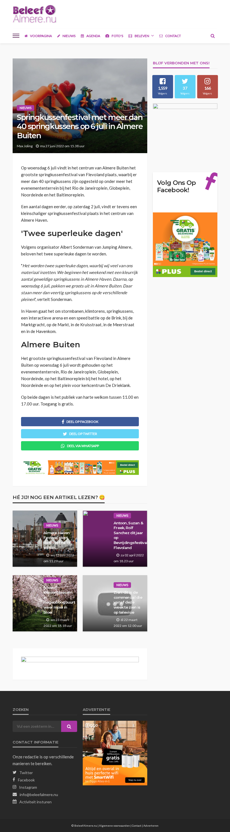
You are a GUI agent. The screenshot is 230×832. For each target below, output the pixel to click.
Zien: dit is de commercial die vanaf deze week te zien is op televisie (128, 602)
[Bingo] (36, 11)
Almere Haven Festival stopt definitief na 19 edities (56, 540)
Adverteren (150, 825)
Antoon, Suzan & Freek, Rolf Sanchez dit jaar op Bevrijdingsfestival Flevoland (129, 535)
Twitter (26, 772)
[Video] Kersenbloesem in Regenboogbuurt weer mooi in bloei (58, 600)
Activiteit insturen (35, 801)
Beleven (141, 36)
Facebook (26, 779)
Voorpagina (40, 36)
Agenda (93, 36)
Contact (173, 36)
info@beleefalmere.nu (39, 794)
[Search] (212, 35)
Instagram (28, 787)
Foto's (117, 36)
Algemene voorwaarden (114, 825)
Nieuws (68, 36)
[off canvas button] (16, 35)
